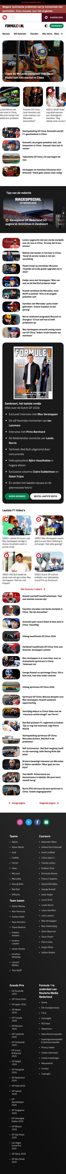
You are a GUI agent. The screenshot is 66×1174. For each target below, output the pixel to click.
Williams (16, 894)
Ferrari (15, 863)
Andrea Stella (18, 916)
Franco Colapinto (49, 878)
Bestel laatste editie (45, 496)
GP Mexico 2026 (17, 1128)
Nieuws (6, 33)
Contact (45, 1068)
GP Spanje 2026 (16, 1092)
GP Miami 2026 (16, 1011)
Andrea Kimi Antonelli (51, 847)
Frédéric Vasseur (15, 934)
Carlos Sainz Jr (48, 857)
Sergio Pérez (47, 947)
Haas (14, 868)
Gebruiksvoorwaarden (51, 1034)
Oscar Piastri (47, 936)
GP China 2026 (19, 999)
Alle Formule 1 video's (31, 589)
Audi (14, 852)
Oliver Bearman (48, 931)
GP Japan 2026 (19, 1004)
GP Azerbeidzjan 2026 (18, 1102)
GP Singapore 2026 (18, 1112)
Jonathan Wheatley (16, 956)
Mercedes (16, 878)
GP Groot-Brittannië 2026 (16, 1053)
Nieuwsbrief (47, 1063)
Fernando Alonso (49, 873)
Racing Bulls (17, 884)
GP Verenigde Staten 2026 (18, 1120)
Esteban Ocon (47, 868)
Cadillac (15, 857)
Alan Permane (18, 911)
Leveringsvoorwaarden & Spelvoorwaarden (51, 1041)
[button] (54, 17)
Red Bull (16, 889)
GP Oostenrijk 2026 (18, 1044)
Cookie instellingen (50, 1058)
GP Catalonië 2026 (18, 1035)
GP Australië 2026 (17, 992)
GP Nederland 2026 (18, 1079)
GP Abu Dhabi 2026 (18, 1160)
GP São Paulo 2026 (18, 1136)
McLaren (16, 873)
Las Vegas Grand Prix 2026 (16, 1145)
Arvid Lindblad (48, 852)
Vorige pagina (18, 803)
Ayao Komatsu (18, 922)
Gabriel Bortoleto (49, 884)
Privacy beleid (47, 1047)
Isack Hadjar (47, 894)
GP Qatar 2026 (19, 1153)
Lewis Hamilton (48, 910)
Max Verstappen (50, 33)
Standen (34, 33)
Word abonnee (17, 496)
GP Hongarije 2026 (18, 1071)
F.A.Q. (44, 1013)
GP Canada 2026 (17, 1019)
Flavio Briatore (18, 927)
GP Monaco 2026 (17, 1027)
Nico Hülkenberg (49, 926)
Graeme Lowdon (15, 942)
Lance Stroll (46, 899)
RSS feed (45, 1023)
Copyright (45, 1073)
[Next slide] (63, 213)
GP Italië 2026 (18, 1085)
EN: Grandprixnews (50, 1007)
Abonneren (56, 25)
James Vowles (18, 949)
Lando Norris (47, 905)
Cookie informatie (49, 1052)
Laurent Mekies (15, 964)
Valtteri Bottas (48, 952)
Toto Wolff (17, 970)
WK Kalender (20, 33)
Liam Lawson (47, 915)
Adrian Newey (18, 906)
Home (44, 1002)
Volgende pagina (47, 803)
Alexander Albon (49, 842)
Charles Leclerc (48, 863)
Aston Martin (18, 847)
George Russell (48, 889)
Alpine (15, 842)
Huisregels (46, 1018)
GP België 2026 (16, 1063)
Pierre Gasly (47, 942)
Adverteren (46, 1028)
